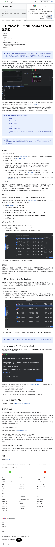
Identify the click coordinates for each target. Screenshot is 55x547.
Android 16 (4, 501)
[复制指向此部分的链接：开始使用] (10, 151)
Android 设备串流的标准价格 (24, 339)
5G (20, 491)
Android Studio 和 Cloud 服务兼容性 (42, 56)
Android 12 (4, 510)
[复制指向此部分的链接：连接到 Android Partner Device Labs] (32, 279)
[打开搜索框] (35, 2)
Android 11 (4, 513)
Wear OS (39, 481)
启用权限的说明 (11, 179)
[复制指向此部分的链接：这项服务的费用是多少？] (18, 428)
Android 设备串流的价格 (33, 104)
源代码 (3, 486)
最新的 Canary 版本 (20, 158)
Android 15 (4, 503)
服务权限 (7, 459)
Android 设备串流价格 (21, 431)
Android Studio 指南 (24, 499)
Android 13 (4, 508)
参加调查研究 (40, 506)
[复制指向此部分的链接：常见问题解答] (13, 409)
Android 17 (4, 499)
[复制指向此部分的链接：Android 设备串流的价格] (22, 400)
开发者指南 (21, 501)
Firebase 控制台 (30, 173)
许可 (9, 536)
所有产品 (4, 531)
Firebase (4, 526)
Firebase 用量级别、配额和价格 (21, 403)
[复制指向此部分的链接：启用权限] (8, 195)
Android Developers (6, 20)
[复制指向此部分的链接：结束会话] (8, 265)
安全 (3, 484)
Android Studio (7, 6)
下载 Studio (22, 506)
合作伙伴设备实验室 (34, 384)
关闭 (42, 17)
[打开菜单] (2, 1)
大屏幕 (38, 479)
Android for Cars (41, 486)
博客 (3, 491)
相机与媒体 (21, 486)
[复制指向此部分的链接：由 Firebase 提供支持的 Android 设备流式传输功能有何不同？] (42, 413)
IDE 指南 (25, 20)
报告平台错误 (40, 499)
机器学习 (21, 481)
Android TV (39, 488)
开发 (13, 20)
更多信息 (10, 143)
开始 (49, 17)
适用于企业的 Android (7, 481)
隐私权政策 (21, 488)
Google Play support (41, 503)
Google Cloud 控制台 (12, 205)
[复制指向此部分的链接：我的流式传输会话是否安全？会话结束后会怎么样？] (35, 435)
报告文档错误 (40, 501)
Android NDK (22, 508)
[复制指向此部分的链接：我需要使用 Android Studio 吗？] (23, 445)
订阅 (19, 540)
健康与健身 (21, 484)
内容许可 (16, 465)
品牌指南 (14, 536)
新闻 (3, 488)
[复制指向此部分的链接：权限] (6, 456)
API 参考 (21, 503)
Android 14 (4, 506)
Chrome (3, 524)
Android (3, 479)
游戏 (20, 479)
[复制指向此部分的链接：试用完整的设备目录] (15, 222)
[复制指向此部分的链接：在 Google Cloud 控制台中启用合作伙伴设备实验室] (35, 346)
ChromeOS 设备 (41, 484)
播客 (3, 493)
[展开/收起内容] (8, 34)
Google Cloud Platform (7, 529)
